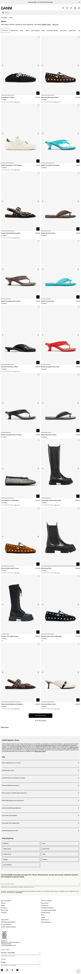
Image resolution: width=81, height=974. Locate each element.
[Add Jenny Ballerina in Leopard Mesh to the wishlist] (38, 440)
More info (55, 24)
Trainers (27, 30)
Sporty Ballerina (35, 30)
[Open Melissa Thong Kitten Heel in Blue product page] (60, 133)
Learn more (17, 102)
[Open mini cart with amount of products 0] (75, 8)
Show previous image (2, 65)
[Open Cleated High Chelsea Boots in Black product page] (60, 468)
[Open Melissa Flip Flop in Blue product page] (60, 269)
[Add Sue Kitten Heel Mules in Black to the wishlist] (38, 307)
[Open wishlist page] (67, 8)
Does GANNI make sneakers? (10, 814)
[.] (40, 2)
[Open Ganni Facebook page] (12, 970)
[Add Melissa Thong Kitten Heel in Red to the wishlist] (78, 307)
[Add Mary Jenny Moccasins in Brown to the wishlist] (78, 37)
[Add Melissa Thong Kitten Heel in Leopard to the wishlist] (38, 374)
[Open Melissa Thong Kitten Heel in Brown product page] (20, 269)
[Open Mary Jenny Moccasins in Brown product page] (60, 65)
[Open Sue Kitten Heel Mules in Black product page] (20, 335)
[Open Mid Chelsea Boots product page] (60, 536)
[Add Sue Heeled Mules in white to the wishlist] (78, 644)
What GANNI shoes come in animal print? (13, 799)
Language (3, 959)
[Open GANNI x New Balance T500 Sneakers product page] (20, 133)
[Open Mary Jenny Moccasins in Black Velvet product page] (60, 604)
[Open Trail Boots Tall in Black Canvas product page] (20, 604)
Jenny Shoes (63, 30)
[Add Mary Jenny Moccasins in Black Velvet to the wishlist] (78, 576)
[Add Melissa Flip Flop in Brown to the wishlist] (78, 173)
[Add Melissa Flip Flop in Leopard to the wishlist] (78, 374)
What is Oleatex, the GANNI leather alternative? (14, 792)
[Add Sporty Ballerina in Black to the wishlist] (38, 37)
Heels (43, 30)
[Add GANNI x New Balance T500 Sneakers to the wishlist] (38, 105)
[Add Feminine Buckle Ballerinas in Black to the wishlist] (38, 173)
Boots (21, 30)
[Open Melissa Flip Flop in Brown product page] (60, 201)
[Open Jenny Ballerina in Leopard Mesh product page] (20, 468)
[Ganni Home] (6, 8)
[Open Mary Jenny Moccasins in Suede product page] (20, 536)
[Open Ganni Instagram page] (2, 970)
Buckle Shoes (72, 30)
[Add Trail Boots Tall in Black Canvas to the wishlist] (38, 576)
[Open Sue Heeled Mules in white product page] (60, 672)
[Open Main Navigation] (79, 8)
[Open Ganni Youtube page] (17, 970)
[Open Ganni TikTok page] (7, 970)
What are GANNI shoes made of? (10, 784)
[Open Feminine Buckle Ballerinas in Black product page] (20, 201)
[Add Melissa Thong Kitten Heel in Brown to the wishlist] (38, 241)
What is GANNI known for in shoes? (11, 762)
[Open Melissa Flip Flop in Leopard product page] (60, 403)
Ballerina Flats (14, 30)
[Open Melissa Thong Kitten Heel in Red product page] (60, 335)
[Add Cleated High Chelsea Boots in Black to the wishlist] (78, 440)
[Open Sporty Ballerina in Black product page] (20, 65)
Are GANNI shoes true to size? (10, 829)
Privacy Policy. (19, 892)
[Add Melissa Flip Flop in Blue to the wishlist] (78, 241)
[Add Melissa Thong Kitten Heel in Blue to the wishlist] (78, 105)
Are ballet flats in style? (10, 769)
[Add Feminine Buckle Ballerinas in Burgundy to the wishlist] (38, 644)
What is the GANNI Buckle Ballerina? (11, 807)
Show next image (38, 65)
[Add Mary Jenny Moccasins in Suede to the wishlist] (38, 508)
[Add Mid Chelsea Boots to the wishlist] (78, 508)
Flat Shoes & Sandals (52, 30)
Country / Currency (5, 949)
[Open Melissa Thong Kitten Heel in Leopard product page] (20, 403)
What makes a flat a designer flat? (10, 822)
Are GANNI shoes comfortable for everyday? (13, 777)
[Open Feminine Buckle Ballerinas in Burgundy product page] (20, 672)
